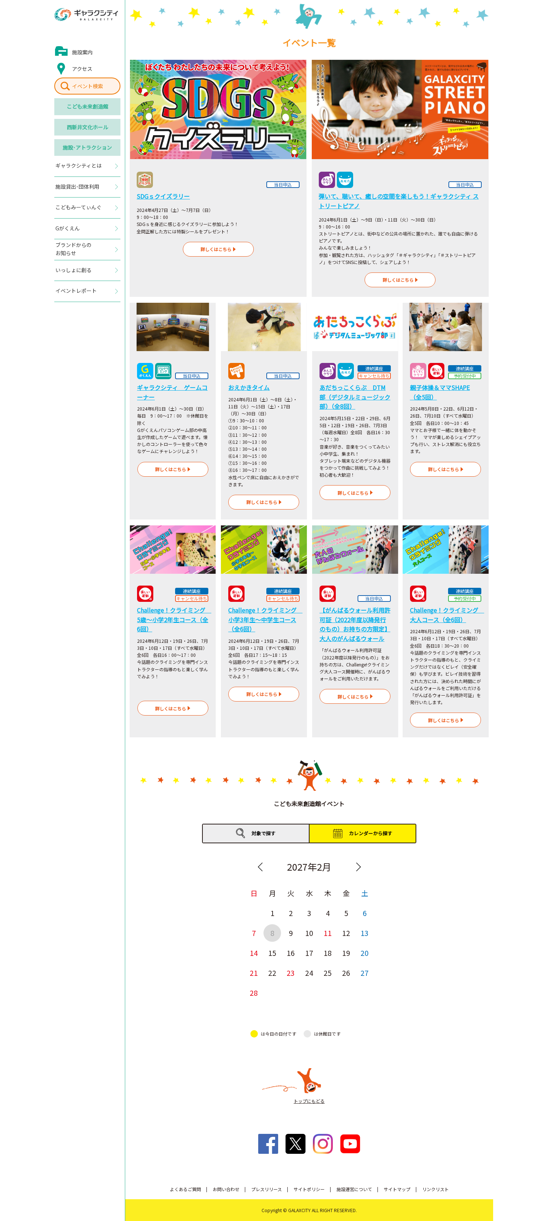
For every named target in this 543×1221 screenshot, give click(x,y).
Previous (260, 866)
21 (254, 973)
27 (365, 973)
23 (291, 973)
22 (272, 973)
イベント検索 (87, 86)
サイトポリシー (309, 1189)
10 (309, 933)
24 (309, 973)
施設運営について (354, 1189)
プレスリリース (266, 1189)
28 (254, 993)
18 (328, 953)
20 (365, 953)
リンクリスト (435, 1189)
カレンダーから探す (370, 833)
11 (328, 933)
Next (358, 866)
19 (346, 953)
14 (254, 953)
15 (272, 953)
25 (328, 973)
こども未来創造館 (87, 106)
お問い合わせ (226, 1189)
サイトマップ (397, 1189)
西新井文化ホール (87, 127)
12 (346, 933)
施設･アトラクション (87, 147)
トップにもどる (309, 1101)
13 (365, 933)
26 (346, 973)
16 (291, 953)
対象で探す (264, 833)
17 (309, 953)
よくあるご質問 (185, 1189)
